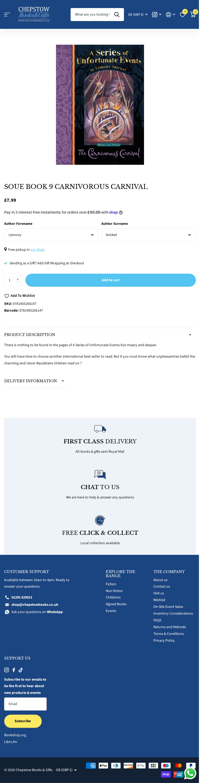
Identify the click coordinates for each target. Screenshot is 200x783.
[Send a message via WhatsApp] (186, 773)
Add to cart (111, 280)
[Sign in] (170, 15)
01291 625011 (21, 594)
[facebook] (13, 667)
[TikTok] (21, 666)
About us (158, 577)
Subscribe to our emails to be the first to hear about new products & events (23, 686)
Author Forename (18, 223)
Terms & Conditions (166, 630)
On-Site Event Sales (165, 604)
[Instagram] (6, 666)
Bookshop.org (15, 738)
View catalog (7, 14)
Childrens (111, 594)
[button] (18, 275)
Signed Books (114, 601)
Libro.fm (10, 745)
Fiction (109, 581)
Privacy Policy (161, 637)
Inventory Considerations (170, 610)
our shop (37, 249)
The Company (166, 568)
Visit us (156, 590)
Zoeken (117, 14)
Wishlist (156, 597)
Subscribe (23, 725)
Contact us (159, 583)
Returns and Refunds (167, 624)
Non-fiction (112, 587)
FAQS (154, 617)
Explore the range (118, 570)
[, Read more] (156, 15)
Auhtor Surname (114, 223)
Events (109, 608)
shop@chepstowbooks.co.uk (34, 601)
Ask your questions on (37, 609)
